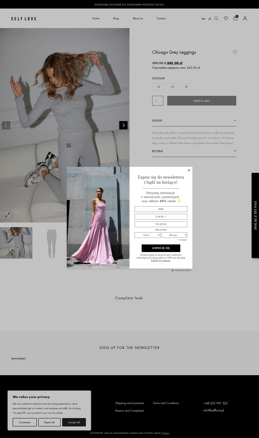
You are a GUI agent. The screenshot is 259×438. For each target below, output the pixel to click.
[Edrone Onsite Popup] (129, 219)
